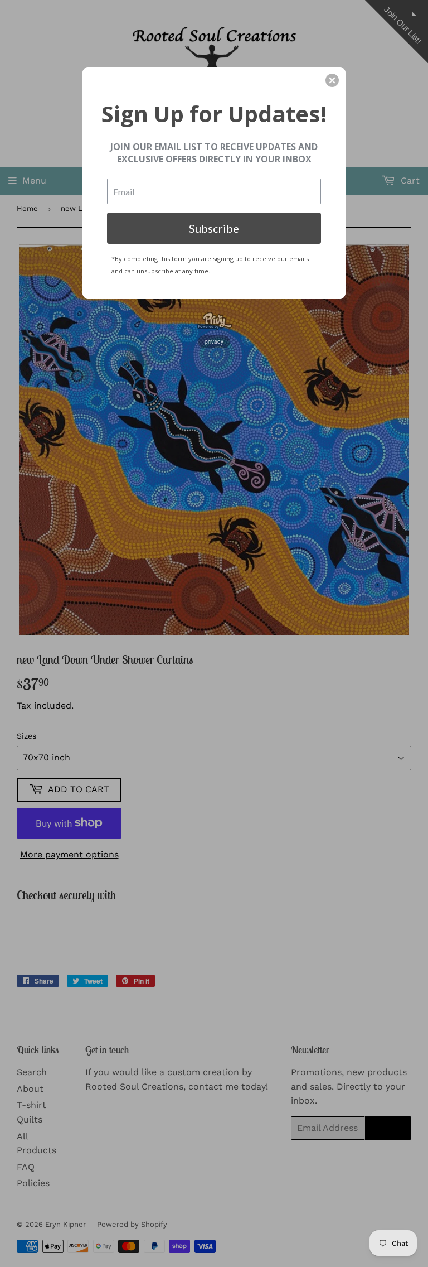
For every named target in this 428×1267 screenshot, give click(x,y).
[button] (332, 80)
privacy (214, 341)
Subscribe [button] (214, 228)
